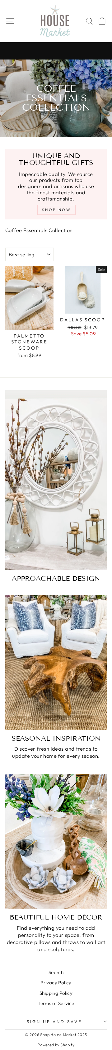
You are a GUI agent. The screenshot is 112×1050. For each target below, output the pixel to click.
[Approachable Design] (56, 480)
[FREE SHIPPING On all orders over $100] (56, 50)
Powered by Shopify (56, 1044)
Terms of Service (56, 1003)
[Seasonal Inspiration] (56, 662)
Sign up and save (54, 1021)
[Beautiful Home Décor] (56, 841)
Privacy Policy (56, 983)
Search (56, 972)
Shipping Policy (56, 993)
